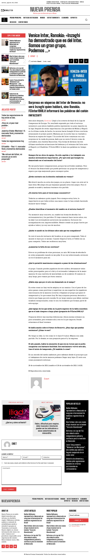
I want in (77, 520)
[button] (86, 20)
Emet (39, 61)
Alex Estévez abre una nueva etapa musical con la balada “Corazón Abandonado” (17, 59)
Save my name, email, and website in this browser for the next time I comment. (29, 463)
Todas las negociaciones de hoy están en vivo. (12, 116)
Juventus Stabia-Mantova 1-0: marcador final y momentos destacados (13, 133)
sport (4, 120)
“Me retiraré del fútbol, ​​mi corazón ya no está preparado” (12, 156)
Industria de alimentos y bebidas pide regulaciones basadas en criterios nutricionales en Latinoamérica (17, 98)
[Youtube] (15, 546)
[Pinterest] (81, 61)
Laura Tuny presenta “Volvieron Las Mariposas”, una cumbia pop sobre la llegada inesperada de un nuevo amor (17, 84)
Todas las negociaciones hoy (13, 141)
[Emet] (30, 61)
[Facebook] (71, 61)
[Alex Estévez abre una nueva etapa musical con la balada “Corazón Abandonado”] (5, 58)
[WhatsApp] (86, 61)
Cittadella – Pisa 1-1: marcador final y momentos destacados (13, 147)
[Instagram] (7, 546)
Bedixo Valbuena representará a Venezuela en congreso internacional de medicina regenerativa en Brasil (76, 413)
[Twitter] (76, 61)
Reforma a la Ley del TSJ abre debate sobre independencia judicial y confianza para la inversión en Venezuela (17, 71)
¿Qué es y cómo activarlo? (16, 422)
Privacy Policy (75, 526)
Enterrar (47, 121)
